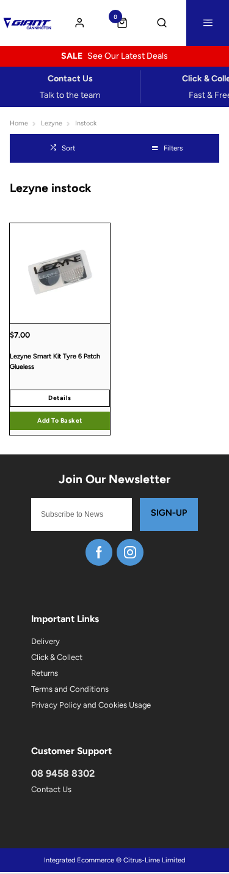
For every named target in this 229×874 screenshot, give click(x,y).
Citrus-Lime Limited (154, 860)
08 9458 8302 (63, 773)
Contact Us (51, 789)
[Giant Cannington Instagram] (130, 552)
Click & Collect (56, 657)
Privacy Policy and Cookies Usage (91, 704)
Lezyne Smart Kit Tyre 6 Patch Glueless (55, 361)
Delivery (45, 641)
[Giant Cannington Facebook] (98, 552)
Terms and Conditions (70, 689)
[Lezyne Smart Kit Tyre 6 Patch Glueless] (60, 273)
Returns (44, 673)
